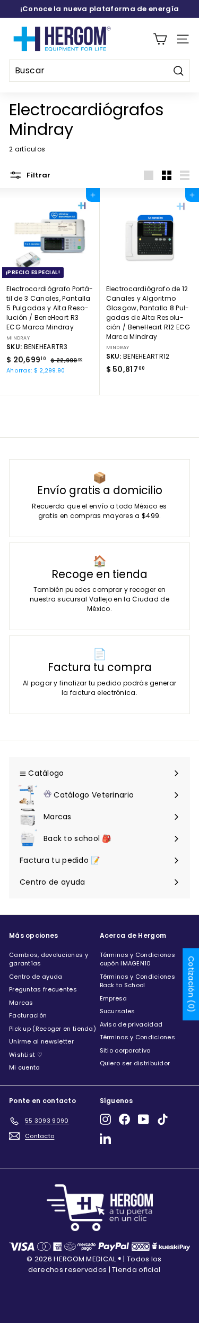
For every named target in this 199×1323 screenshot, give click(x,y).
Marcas (21, 1002)
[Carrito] (160, 39)
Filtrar (38, 175)
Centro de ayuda (36, 976)
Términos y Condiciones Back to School (138, 981)
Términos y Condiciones (138, 1037)
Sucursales (117, 1011)
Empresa (113, 998)
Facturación (28, 1015)
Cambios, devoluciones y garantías (48, 959)
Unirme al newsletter (41, 1041)
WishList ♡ (25, 1054)
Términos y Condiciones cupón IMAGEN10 (138, 959)
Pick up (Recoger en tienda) (52, 1028)
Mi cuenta (24, 1067)
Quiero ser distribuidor (135, 1063)
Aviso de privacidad (131, 1024)
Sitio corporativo (125, 1050)
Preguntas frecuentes (43, 989)
